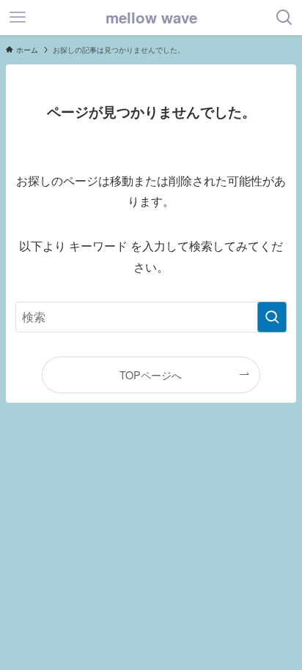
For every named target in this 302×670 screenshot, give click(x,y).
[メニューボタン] (17, 17)
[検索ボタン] (284, 17)
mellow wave (151, 18)
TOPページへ (150, 374)
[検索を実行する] (272, 317)
